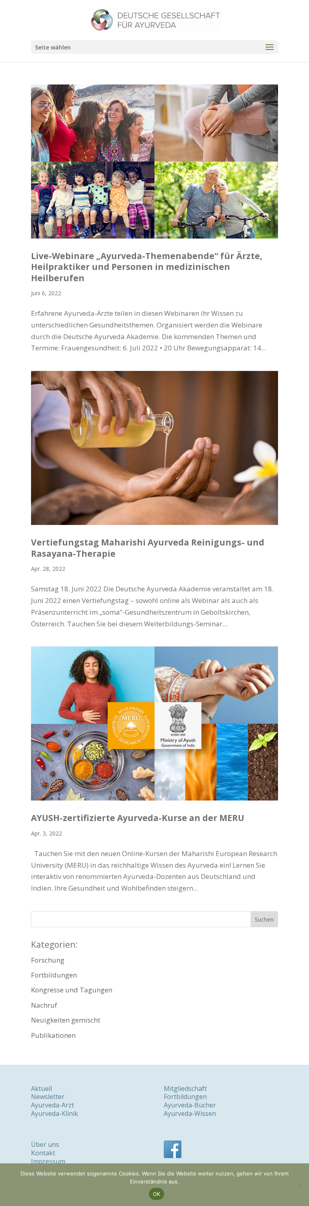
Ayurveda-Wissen (190, 1113)
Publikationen (53, 1035)
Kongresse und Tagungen (71, 989)
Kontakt (43, 1152)
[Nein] (299, 1185)
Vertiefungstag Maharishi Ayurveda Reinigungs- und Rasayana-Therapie (147, 548)
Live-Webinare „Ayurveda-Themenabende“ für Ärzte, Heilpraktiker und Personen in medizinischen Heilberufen (146, 267)
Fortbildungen (54, 975)
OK (157, 1194)
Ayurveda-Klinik (54, 1113)
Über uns (45, 1144)
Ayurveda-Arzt (52, 1105)
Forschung (47, 960)
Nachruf (44, 1005)
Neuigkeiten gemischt (65, 1020)
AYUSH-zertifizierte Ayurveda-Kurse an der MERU (137, 817)
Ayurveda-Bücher (190, 1105)
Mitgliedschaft (185, 1088)
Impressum (48, 1161)
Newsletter (47, 1096)
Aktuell (41, 1088)
